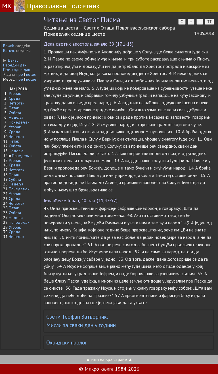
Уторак (15, 93)
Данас (10, 60)
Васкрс (9, 50)
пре (19, 74)
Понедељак (19, 122)
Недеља (16, 117)
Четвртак (16, 103)
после (31, 74)
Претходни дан (16, 69)
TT (209, 22)
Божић (8, 45)
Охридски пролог (66, 342)
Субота (15, 112)
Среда (14, 98)
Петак (14, 107)
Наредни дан (14, 65)
